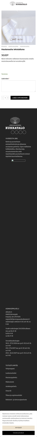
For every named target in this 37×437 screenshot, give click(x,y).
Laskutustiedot (11, 373)
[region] (18, 424)
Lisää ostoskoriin (20, 98)
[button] (2, 3)
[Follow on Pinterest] (20, 132)
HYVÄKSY (18, 428)
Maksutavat (10, 382)
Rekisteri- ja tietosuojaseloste (16, 400)
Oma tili (8, 391)
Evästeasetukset (18, 433)
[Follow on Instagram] (16, 132)
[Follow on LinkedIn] (24, 132)
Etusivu (4, 46)
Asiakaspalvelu (11, 386)
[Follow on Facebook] (12, 132)
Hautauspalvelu (11, 377)
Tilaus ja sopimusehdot (14, 395)
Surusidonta (24, 46)
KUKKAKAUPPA (13, 46)
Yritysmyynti (10, 369)
